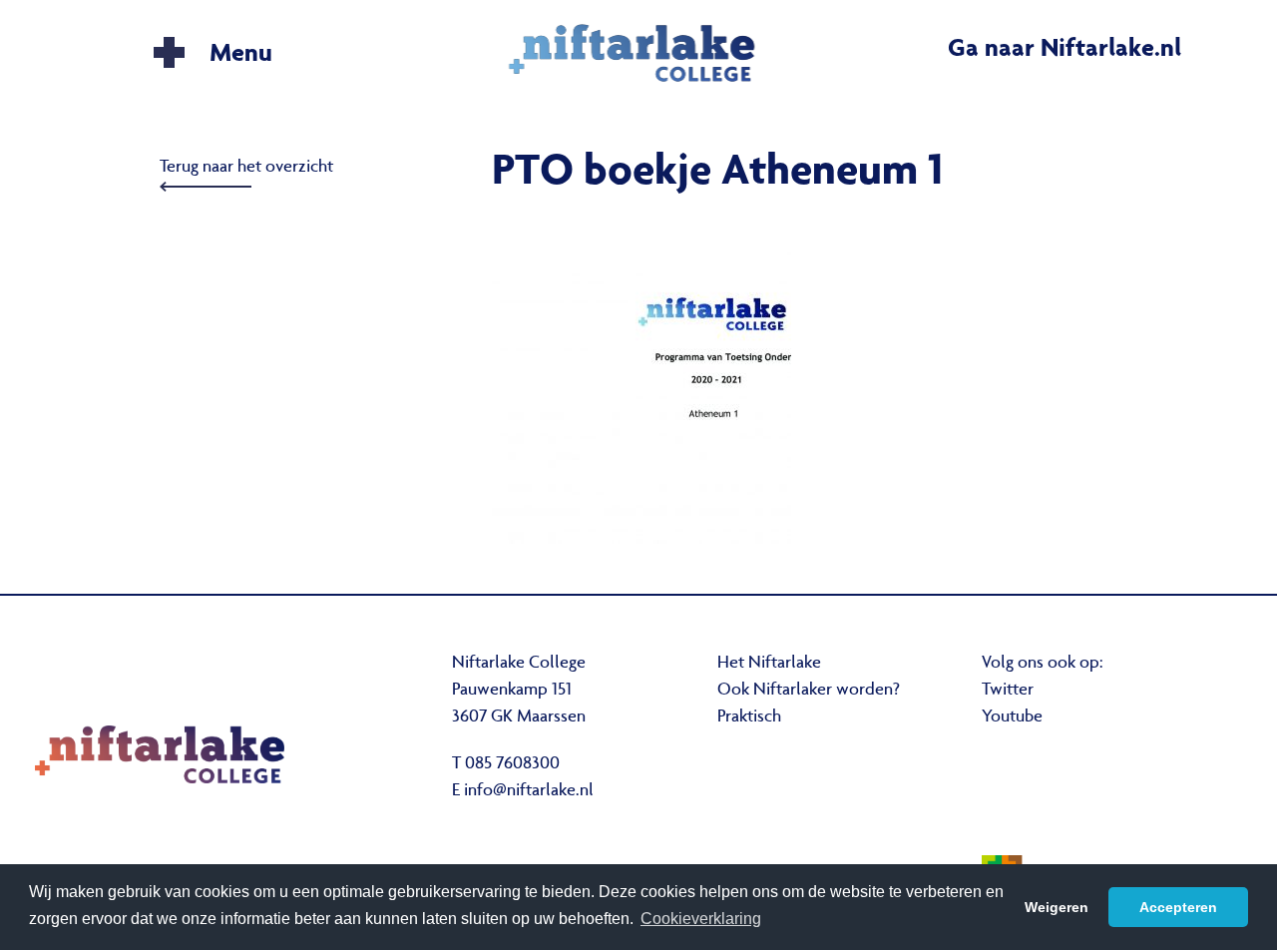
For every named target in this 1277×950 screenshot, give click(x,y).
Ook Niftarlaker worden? (808, 691)
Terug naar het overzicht (246, 168)
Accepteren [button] (1178, 907)
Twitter (1008, 691)
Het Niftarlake (769, 664)
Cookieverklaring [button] (700, 918)
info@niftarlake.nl (529, 791)
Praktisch (749, 717)
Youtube (1012, 717)
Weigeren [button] (1056, 907)
